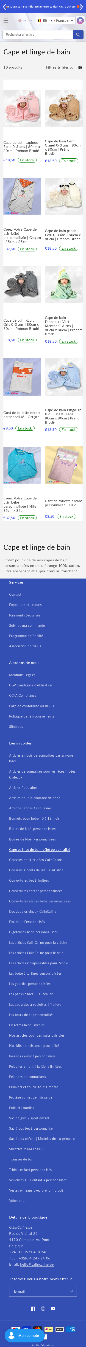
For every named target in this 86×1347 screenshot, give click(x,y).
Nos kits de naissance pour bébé (34, 1046)
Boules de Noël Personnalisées (32, 839)
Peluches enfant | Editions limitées (35, 1066)
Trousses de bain (22, 1159)
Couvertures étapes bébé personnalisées (40, 901)
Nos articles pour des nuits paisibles (36, 1035)
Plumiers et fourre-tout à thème (33, 1087)
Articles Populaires (23, 788)
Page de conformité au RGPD (31, 706)
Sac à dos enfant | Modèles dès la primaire (42, 1139)
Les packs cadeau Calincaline (31, 994)
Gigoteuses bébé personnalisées (33, 932)
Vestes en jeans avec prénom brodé (36, 1190)
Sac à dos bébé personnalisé (31, 1128)
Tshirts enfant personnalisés (30, 1170)
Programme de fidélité (26, 636)
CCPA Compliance (22, 695)
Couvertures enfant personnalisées (35, 891)
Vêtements (17, 1201)
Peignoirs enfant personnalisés (32, 1056)
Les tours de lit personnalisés (31, 1015)
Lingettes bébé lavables (27, 1025)
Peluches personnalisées (27, 1077)
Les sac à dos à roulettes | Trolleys (35, 1004)
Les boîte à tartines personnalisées (35, 973)
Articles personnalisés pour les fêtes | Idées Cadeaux (42, 774)
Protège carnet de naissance (30, 1097)
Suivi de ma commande (27, 625)
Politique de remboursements (31, 716)
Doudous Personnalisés (27, 922)
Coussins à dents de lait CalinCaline (36, 870)
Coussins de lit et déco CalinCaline (35, 860)
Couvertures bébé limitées (29, 880)
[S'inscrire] (72, 1291)
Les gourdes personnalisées (30, 984)
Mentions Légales (22, 675)
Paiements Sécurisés (24, 615)
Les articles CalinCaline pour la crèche (38, 942)
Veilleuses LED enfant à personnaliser (38, 1180)
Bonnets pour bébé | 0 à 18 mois (34, 818)
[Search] (78, 34)
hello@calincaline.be (37, 1264)
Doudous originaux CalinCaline (32, 911)
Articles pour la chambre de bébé (34, 798)
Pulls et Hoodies (21, 1108)
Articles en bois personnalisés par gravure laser (41, 758)
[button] (6, 21)
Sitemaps (16, 726)
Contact (15, 594)
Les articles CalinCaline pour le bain (36, 953)
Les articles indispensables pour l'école (38, 963)
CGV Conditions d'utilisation (30, 685)
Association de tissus (25, 646)
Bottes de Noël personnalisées (32, 829)
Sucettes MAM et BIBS (26, 1149)
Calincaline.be (47, 1345)
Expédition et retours (25, 605)
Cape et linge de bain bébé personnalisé (39, 849)
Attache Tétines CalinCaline (30, 808)
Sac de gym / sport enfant (29, 1118)
